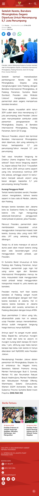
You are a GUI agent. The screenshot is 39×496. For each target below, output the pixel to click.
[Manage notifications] (34, 491)
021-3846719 (8, 464)
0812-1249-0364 (9, 468)
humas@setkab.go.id (9, 474)
